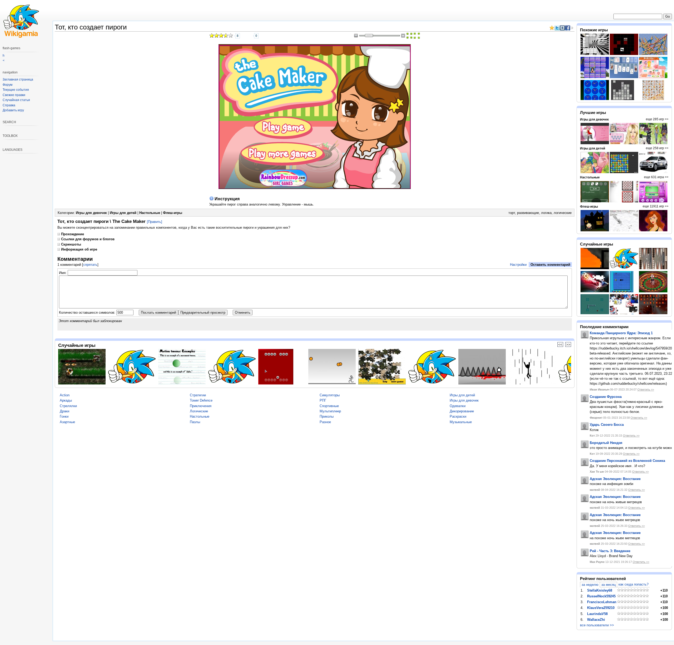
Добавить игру (13, 110)
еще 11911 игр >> (655, 206)
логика (546, 213)
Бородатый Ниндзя (606, 443)
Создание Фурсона (606, 397)
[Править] (154, 222)
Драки (64, 411)
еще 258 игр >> (657, 148)
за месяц (608, 585)
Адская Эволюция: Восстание (615, 479)
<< (560, 344)
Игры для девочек (91, 213)
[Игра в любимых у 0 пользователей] (249, 35)
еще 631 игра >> (656, 177)
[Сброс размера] (409, 36)
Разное (325, 422)
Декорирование (462, 411)
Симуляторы (330, 395)
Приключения (200, 406)
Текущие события (16, 90)
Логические (199, 411)
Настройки (518, 265)
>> (568, 344)
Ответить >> (645, 389)
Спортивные (329, 406)
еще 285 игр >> (657, 119)
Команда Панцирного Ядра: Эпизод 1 (621, 333)
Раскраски (458, 416)
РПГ (323, 400)
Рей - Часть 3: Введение (610, 551)
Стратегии (198, 395)
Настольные (149, 213)
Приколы (327, 416)
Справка (9, 105)
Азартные (67, 422)
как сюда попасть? (633, 584)
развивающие (528, 213)
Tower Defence (201, 400)
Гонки (64, 416)
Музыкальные (461, 422)
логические (563, 213)
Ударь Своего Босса (607, 425)
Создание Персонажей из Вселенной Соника (627, 461)
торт (511, 213)
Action (65, 395)
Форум (7, 85)
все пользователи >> (597, 625)
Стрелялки (68, 406)
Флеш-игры (172, 213)
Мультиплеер (330, 411)
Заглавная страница (18, 79)
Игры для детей (123, 213)
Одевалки (457, 406)
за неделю (590, 585)
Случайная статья (16, 100)
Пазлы (195, 422)
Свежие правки (14, 95)
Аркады (66, 400)
